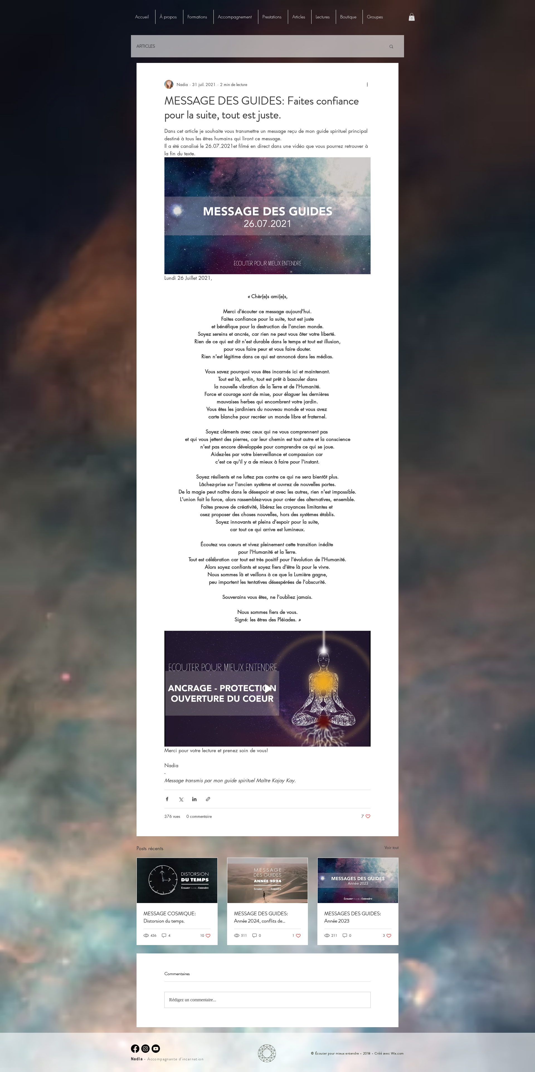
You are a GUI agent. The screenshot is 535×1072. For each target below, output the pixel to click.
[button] (198, 17)
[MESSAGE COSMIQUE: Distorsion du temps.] (177, 880)
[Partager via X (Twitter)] (180, 799)
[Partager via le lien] (208, 799)
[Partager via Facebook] (167, 799)
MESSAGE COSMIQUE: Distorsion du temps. (170, 917)
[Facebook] (135, 1048)
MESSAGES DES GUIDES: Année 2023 (352, 917)
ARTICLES (146, 46)
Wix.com (397, 1053)
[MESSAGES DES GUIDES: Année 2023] (358, 880)
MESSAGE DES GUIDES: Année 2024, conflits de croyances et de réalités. (261, 917)
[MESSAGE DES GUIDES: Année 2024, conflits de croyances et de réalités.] (267, 880)
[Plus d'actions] (367, 84)
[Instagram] (145, 1048)
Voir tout (391, 847)
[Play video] (267, 689)
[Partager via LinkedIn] (194, 799)
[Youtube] (156, 1048)
